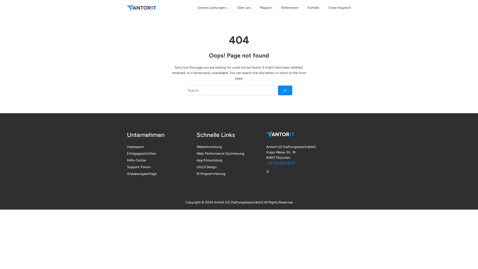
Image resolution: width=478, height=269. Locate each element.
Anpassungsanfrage (142, 174)
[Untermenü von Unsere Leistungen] (227, 8)
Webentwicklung (209, 147)
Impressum (135, 147)
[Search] (285, 90)
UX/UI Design (207, 167)
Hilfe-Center (136, 160)
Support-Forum (138, 167)
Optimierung (234, 153)
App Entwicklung (209, 160)
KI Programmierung (211, 174)
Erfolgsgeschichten (141, 153)
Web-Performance (211, 153)
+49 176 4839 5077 (280, 163)
